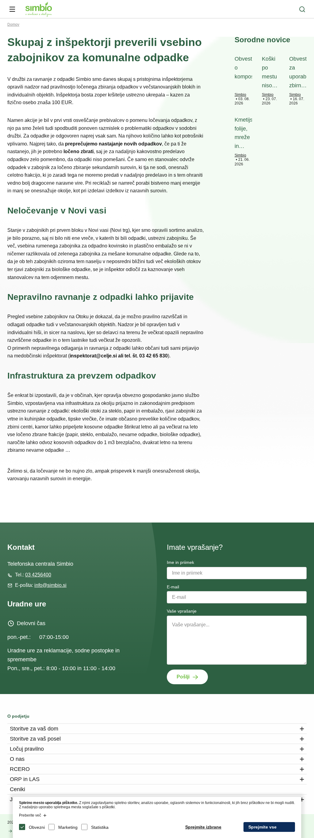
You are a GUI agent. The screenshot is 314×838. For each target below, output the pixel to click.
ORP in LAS (25, 779)
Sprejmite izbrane (203, 827)
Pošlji (183, 676)
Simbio (240, 94)
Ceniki (17, 789)
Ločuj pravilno (27, 749)
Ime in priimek (180, 562)
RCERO (20, 769)
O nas (17, 759)
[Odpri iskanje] (302, 9)
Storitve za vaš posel (35, 739)
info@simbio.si (50, 585)
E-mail (173, 586)
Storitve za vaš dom (34, 729)
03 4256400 (38, 574)
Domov (13, 24)
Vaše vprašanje (182, 611)
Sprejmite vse (262, 827)
